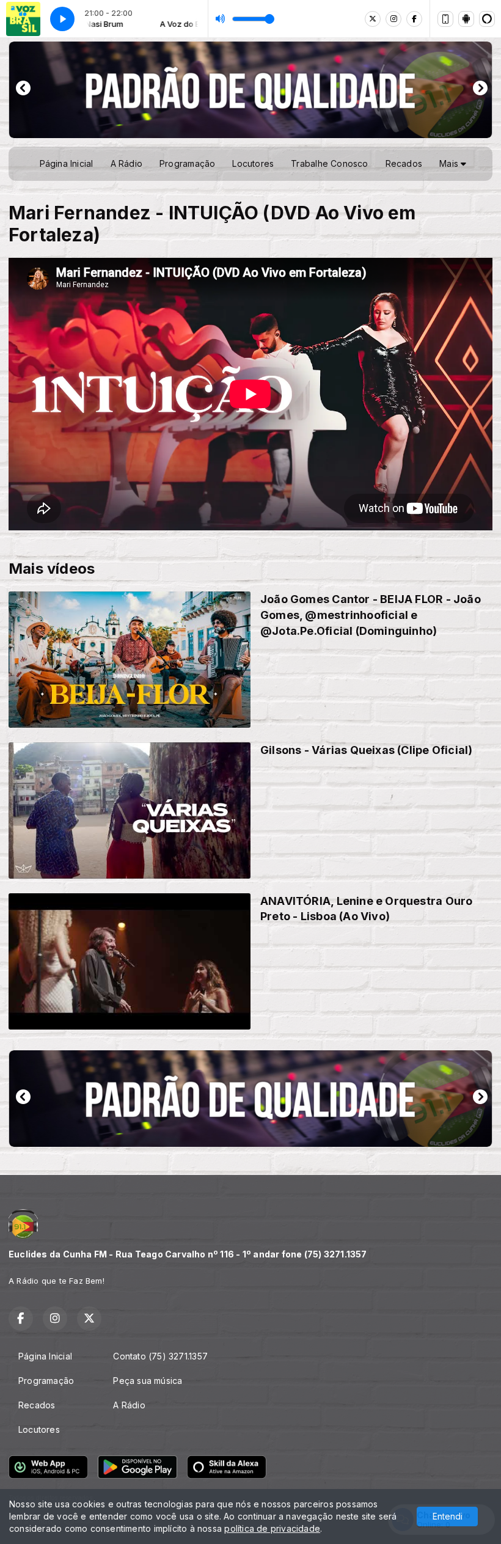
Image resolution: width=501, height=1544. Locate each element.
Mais (450, 163)
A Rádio (126, 163)
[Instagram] (393, 19)
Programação (187, 163)
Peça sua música (147, 1380)
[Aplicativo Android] (466, 19)
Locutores (253, 163)
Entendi (448, 1516)
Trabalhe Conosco (329, 163)
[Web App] (445, 19)
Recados (404, 163)
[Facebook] (414, 19)
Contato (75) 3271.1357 (160, 1356)
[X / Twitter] (373, 19)
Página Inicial (66, 163)
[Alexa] (487, 19)
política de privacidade (272, 1528)
